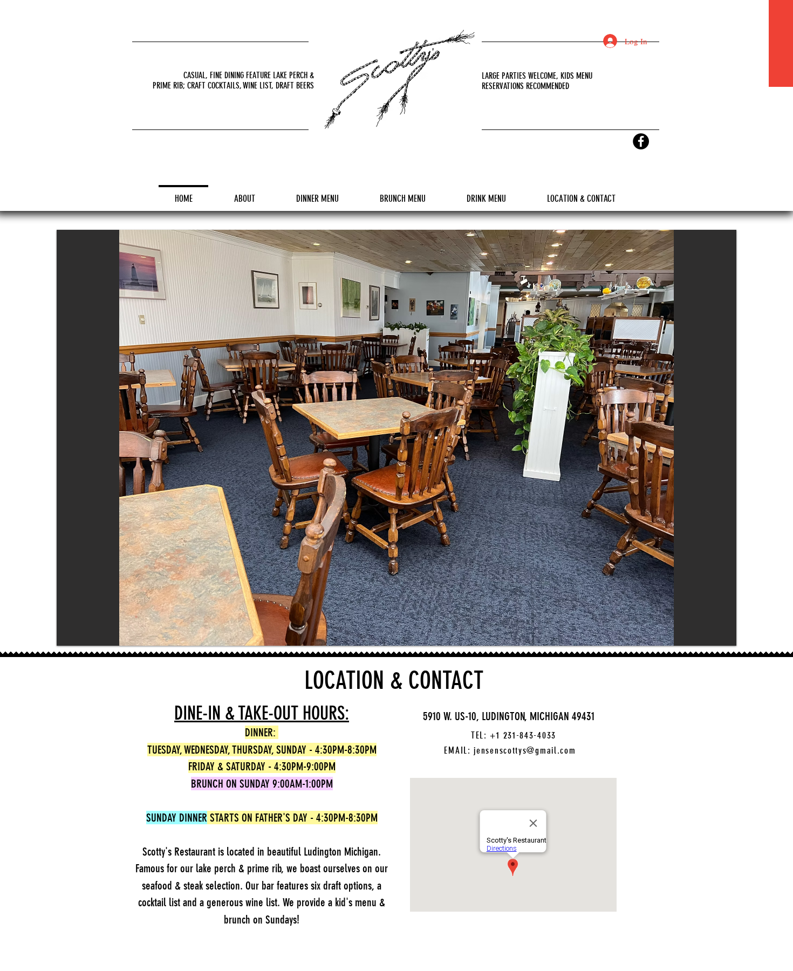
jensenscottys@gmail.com (525, 750)
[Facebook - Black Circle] (641, 141)
